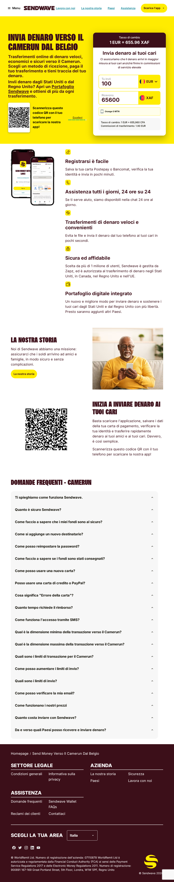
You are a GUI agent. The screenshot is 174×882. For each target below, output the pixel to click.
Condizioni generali (26, 774)
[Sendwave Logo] (39, 8)
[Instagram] (26, 848)
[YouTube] (38, 848)
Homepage (20, 753)
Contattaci (57, 814)
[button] (84, 497)
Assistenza (128, 8)
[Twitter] (20, 848)
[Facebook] (14, 848)
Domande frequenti (26, 801)
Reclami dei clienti (25, 814)
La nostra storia (91, 8)
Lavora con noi (65, 8)
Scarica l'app (152, 8)
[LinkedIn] (32, 848)
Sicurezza (136, 774)
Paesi (111, 8)
